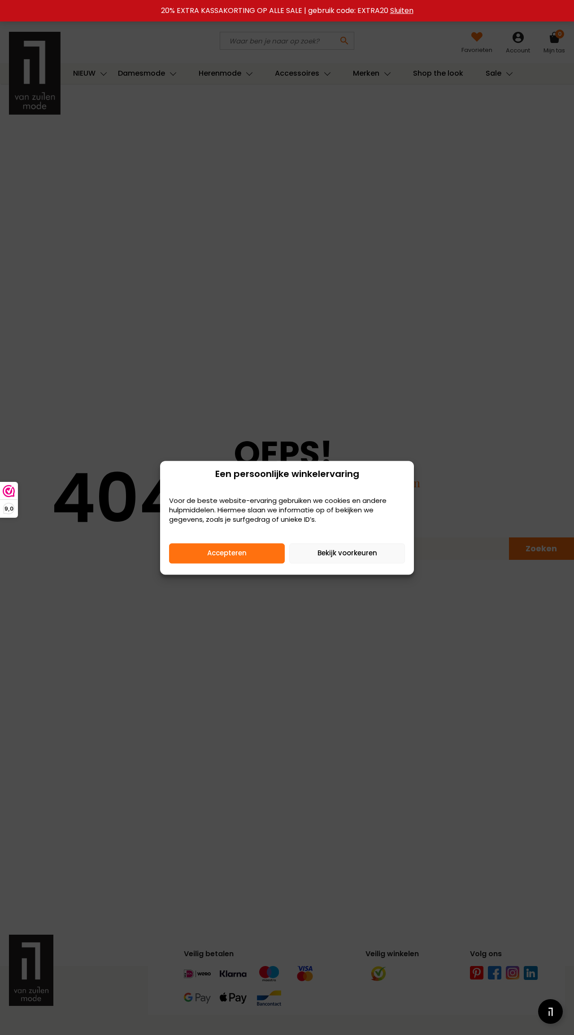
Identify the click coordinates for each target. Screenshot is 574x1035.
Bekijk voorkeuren (347, 553)
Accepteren (227, 553)
